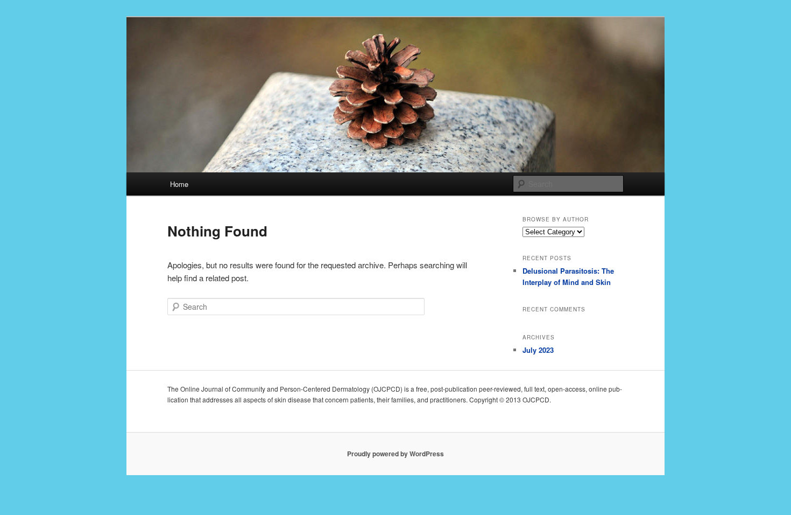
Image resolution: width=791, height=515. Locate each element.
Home (179, 184)
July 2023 (538, 350)
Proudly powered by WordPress (395, 453)
